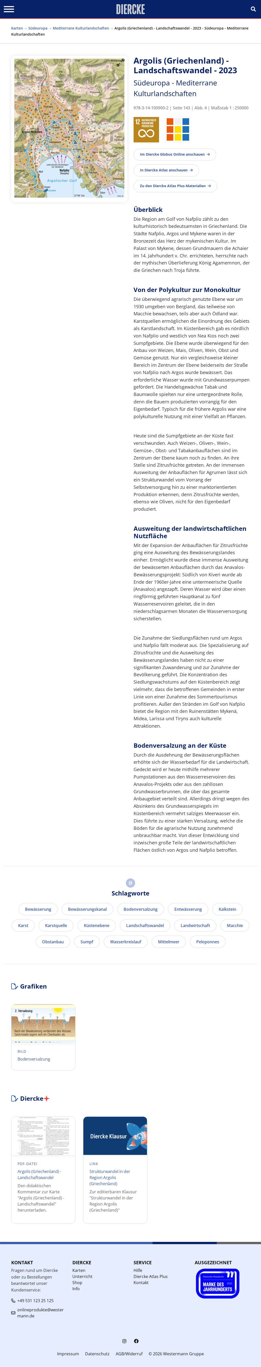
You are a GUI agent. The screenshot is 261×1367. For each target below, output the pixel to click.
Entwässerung (188, 909)
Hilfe (138, 1270)
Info (76, 1288)
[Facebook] (136, 1341)
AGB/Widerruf (129, 1354)
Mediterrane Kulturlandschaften (81, 28)
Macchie (235, 925)
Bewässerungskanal (87, 909)
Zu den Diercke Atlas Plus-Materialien (173, 185)
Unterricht (82, 1276)
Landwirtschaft (195, 925)
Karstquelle (56, 925)
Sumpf (87, 942)
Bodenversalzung (141, 909)
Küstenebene (96, 925)
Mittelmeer (168, 942)
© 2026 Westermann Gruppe (176, 1354)
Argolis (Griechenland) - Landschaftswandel (39, 1174)
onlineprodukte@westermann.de (40, 1313)
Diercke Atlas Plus (151, 1276)
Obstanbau (53, 942)
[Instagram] (124, 1341)
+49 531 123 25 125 (35, 1300)
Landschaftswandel (145, 925)
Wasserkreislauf (125, 942)
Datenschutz (97, 1354)
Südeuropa (37, 28)
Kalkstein (227, 909)
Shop (77, 1282)
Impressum (68, 1354)
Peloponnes (207, 942)
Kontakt (141, 1282)
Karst (23, 925)
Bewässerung (38, 909)
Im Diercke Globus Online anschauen (172, 154)
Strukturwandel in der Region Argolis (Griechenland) (109, 1177)
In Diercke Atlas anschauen (164, 170)
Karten (17, 28)
